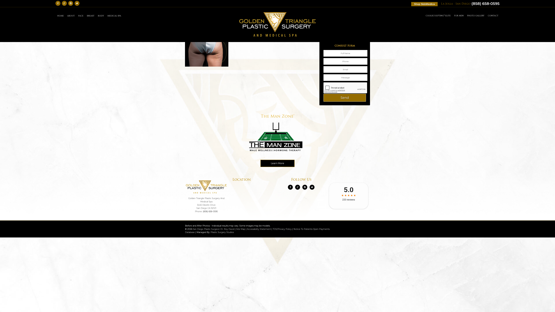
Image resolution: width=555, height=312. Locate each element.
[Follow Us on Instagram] (304, 187)
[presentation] (345, 88)
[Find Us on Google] (65, 3)
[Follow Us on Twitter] (78, 3)
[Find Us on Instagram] (71, 3)
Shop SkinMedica (424, 4)
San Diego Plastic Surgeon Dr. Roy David (213, 229)
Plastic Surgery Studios (222, 232)
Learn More (277, 163)
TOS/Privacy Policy (282, 229)
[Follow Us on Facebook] (59, 3)
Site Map (240, 229)
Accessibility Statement (259, 229)
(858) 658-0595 (470, 3)
